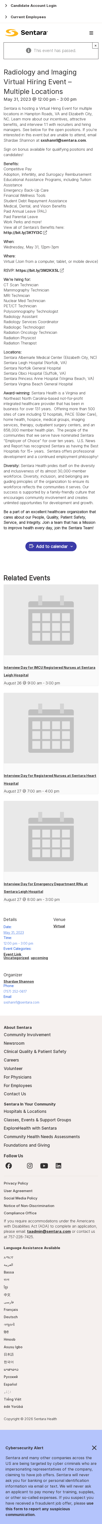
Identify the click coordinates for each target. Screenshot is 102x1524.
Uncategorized (16, 958)
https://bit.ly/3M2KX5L (40, 270)
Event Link (12, 954)
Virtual (59, 926)
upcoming (39, 958)
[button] (51, 1448)
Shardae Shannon (19, 981)
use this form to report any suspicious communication (49, 1509)
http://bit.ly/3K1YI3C (25, 232)
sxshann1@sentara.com (63, 140)
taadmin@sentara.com (49, 1231)
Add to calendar (52, 546)
